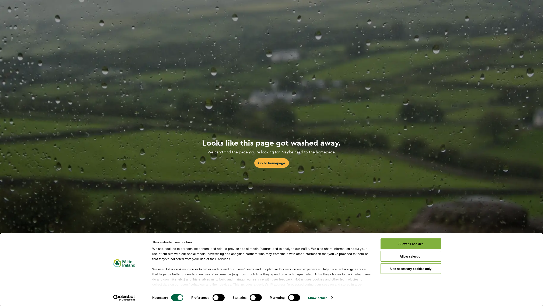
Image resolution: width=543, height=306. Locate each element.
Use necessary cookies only (410, 269)
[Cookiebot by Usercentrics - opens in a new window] (124, 298)
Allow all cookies (410, 244)
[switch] (219, 297)
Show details (317, 297)
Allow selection (411, 256)
